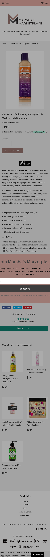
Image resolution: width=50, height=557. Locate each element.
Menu (7, 3)
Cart (46, 3)
